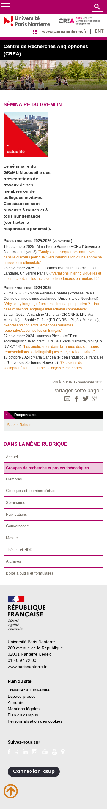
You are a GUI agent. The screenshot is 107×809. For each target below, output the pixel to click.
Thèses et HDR (19, 550)
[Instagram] (34, 751)
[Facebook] (77, 399)
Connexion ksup (34, 771)
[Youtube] (54, 751)
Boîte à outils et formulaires (30, 573)
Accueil (12, 457)
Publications (16, 514)
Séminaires (15, 502)
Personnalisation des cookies (35, 721)
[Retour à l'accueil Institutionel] (26, 613)
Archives (13, 561)
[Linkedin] (25, 751)
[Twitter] (86, 399)
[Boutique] (45, 751)
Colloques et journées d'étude (31, 490)
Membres (14, 479)
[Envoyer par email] (67, 399)
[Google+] (94, 399)
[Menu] (6, 7)
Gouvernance (17, 526)
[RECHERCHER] (97, 7)
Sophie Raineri (19, 425)
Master (12, 538)
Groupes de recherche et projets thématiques (47, 468)
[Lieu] (63, 751)
